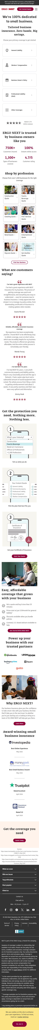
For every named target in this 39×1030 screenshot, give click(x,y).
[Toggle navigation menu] (36, 9)
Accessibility (33, 923)
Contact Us (19, 896)
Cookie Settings (23, 1017)
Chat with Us (20, 900)
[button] (19, 50)
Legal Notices (18, 970)
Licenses (24, 923)
